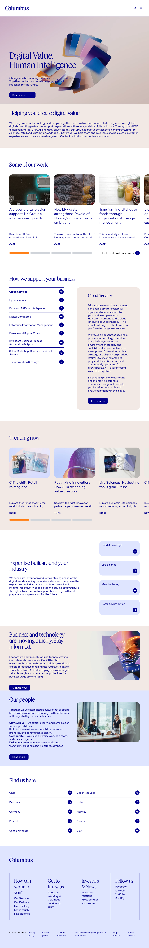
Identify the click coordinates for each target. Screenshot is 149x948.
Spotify (119, 898)
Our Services (21, 898)
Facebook (121, 886)
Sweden (81, 821)
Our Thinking (21, 905)
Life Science (109, 564)
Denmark (14, 802)
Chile (12, 792)
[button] (36, 292)
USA (79, 830)
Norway (81, 811)
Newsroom (88, 903)
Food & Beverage (112, 545)
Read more (18, 95)
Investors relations (87, 894)
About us (53, 892)
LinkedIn (120, 890)
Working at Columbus (54, 898)
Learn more (98, 401)
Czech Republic (86, 792)
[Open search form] (135, 8)
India (80, 802)
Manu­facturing (110, 584)
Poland (13, 821)
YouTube (120, 894)
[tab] (19, 253)
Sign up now (19, 687)
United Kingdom (19, 830)
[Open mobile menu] (141, 8)
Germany (14, 811)
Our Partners (21, 902)
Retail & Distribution (113, 603)
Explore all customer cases (118, 253)
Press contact (90, 899)
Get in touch (21, 909)
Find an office (22, 913)
